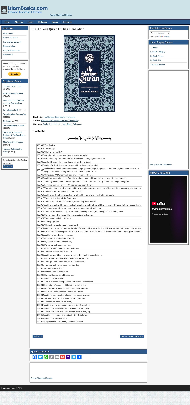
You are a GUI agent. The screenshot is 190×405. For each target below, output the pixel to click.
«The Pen (38, 336)
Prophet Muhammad (11, 50)
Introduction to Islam (57, 124)
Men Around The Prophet (13, 142)
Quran (69, 124)
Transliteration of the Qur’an (14, 114)
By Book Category (157, 52)
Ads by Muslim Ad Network (61, 15)
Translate (166, 36)
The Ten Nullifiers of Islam (13, 125)
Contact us (67, 22)
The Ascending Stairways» (132, 336)
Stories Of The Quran (11, 86)
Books (45, 124)
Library (31, 22)
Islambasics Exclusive (12, 42)
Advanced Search (157, 65)
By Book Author (156, 56)
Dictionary (42, 22)
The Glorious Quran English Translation (59, 117)
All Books (154, 48)
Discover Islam (9, 46)
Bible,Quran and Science (13, 93)
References (77, 124)
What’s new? (8, 33)
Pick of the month (10, 38)
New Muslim (8, 55)
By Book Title (155, 60)
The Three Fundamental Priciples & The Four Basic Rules (14, 135)
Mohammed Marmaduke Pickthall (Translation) (60, 121)
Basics (55, 22)
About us (19, 22)
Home (7, 22)
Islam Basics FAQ (10, 110)
